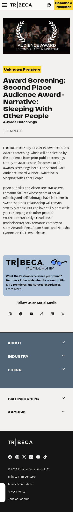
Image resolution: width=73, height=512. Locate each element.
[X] (62, 313)
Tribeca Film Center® (22, 476)
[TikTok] (41, 313)
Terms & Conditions (20, 484)
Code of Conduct (18, 499)
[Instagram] (10, 313)
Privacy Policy (16, 491)
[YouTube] (31, 313)
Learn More (14, 289)
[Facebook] (20, 313)
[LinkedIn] (52, 313)
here (34, 168)
